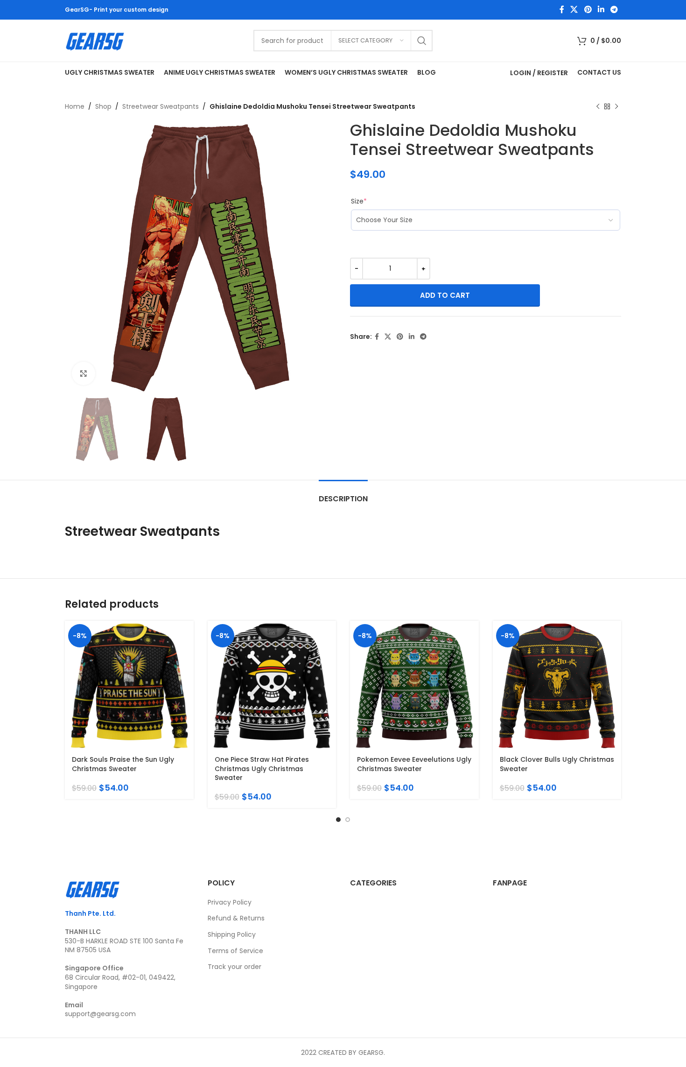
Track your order (234, 966)
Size (359, 201)
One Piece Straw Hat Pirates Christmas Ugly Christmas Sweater (262, 768)
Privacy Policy (230, 902)
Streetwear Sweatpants (160, 106)
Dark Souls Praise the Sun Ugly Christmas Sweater (123, 764)
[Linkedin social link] (601, 9)
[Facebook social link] (561, 9)
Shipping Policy (232, 934)
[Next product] (616, 106)
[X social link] (574, 9)
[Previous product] (597, 106)
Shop (103, 106)
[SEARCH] (422, 40)
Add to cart (445, 295)
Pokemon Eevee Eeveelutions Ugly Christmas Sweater (414, 764)
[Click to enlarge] (83, 373)
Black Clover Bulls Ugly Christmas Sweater (557, 764)
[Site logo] (95, 40)
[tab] (343, 494)
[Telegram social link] (614, 9)
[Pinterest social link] (588, 9)
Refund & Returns (236, 918)
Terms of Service (235, 950)
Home (74, 106)
